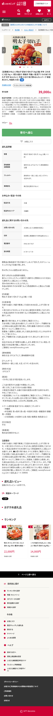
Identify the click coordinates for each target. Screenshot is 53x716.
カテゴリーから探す (13, 599)
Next (49, 50)
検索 (18, 14)
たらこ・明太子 (29, 30)
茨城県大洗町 (6, 85)
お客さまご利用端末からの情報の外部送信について (21, 686)
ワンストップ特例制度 (14, 665)
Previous (4, 50)
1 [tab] (20, 67)
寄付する (10, 629)
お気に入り (39, 14)
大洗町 (5, 499)
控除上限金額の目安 (14, 656)
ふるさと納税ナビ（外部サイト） (16, 669)
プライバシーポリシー (11, 682)
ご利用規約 (7, 691)
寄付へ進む (26, 132)
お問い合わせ (8, 696)
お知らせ (7, 700)
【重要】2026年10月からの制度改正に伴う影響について (28, 25)
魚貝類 (17, 30)
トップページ (6, 30)
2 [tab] (24, 67)
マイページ (28, 14)
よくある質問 (11, 638)
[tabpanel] (26, 50)
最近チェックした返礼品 (15, 625)
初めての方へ (11, 652)
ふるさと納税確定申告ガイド (16, 660)
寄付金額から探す (13, 603)
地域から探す (11, 607)
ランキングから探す (13, 591)
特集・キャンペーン (13, 595)
